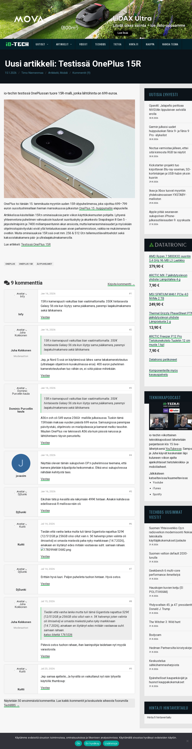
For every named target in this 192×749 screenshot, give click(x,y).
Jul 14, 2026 (48, 523)
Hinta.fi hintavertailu (159, 717)
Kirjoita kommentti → (121, 284)
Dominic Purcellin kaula (21, 410)
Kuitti (21, 544)
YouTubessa (174, 448)
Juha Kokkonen (21, 350)
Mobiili (64, 72)
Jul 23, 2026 (48, 668)
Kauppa (150, 44)
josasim (21, 476)
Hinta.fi (133, 44)
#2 (130, 329)
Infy (20, 314)
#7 (130, 568)
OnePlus (10, 264)
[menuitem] (42, 44)
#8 (130, 601)
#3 (130, 387)
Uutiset (40, 44)
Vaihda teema (170, 44)
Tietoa (117, 44)
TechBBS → (12, 705)
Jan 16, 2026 (48, 293)
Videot (83, 44)
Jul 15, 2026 (48, 601)
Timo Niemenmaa (32, 72)
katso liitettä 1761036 (58, 635)
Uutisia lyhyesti (163, 94)
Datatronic (169, 244)
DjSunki (21, 512)
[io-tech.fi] (17, 44)
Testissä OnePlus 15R (36, 244)
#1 (130, 293)
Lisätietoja (111, 743)
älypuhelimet (44, 264)
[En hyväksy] (187, 741)
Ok (78, 743)
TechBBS (100, 44)
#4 (130, 455)
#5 (130, 491)
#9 (130, 668)
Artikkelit (62, 44)
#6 (130, 523)
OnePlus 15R (26, 264)
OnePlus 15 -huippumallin (96, 208)
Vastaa (45, 317)
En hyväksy (92, 743)
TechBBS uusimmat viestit (165, 514)
